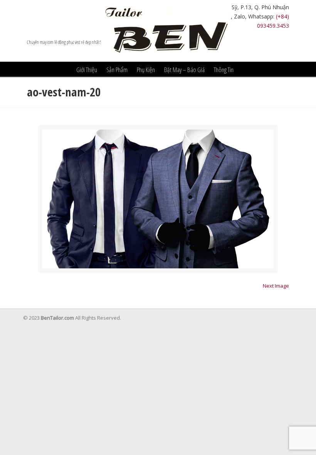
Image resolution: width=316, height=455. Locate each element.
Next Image (276, 285)
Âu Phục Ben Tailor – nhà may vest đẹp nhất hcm (165, 30)
